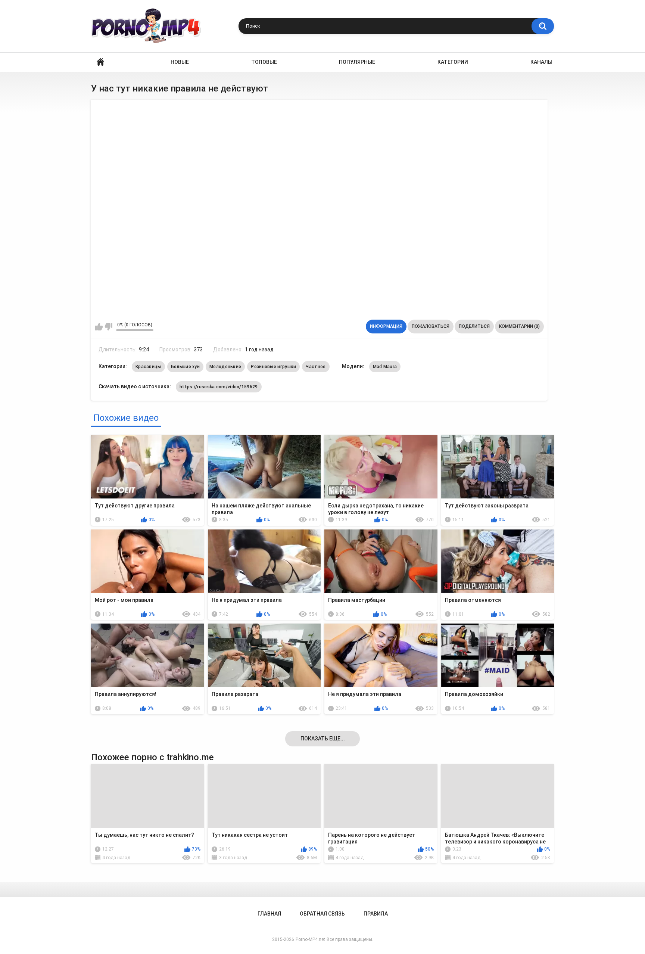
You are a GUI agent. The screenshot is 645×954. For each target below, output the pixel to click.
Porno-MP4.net (310, 939)
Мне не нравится (108, 326)
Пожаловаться (430, 326)
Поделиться (474, 326)
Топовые (264, 62)
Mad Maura (385, 366)
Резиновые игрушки (273, 366)
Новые (180, 62)
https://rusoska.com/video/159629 (219, 386)
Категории (452, 62)
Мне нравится (99, 326)
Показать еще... (322, 739)
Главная (100, 62)
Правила (376, 914)
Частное (315, 366)
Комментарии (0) (519, 326)
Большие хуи (185, 366)
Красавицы (148, 366)
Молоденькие (225, 366)
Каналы (541, 62)
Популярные (357, 62)
